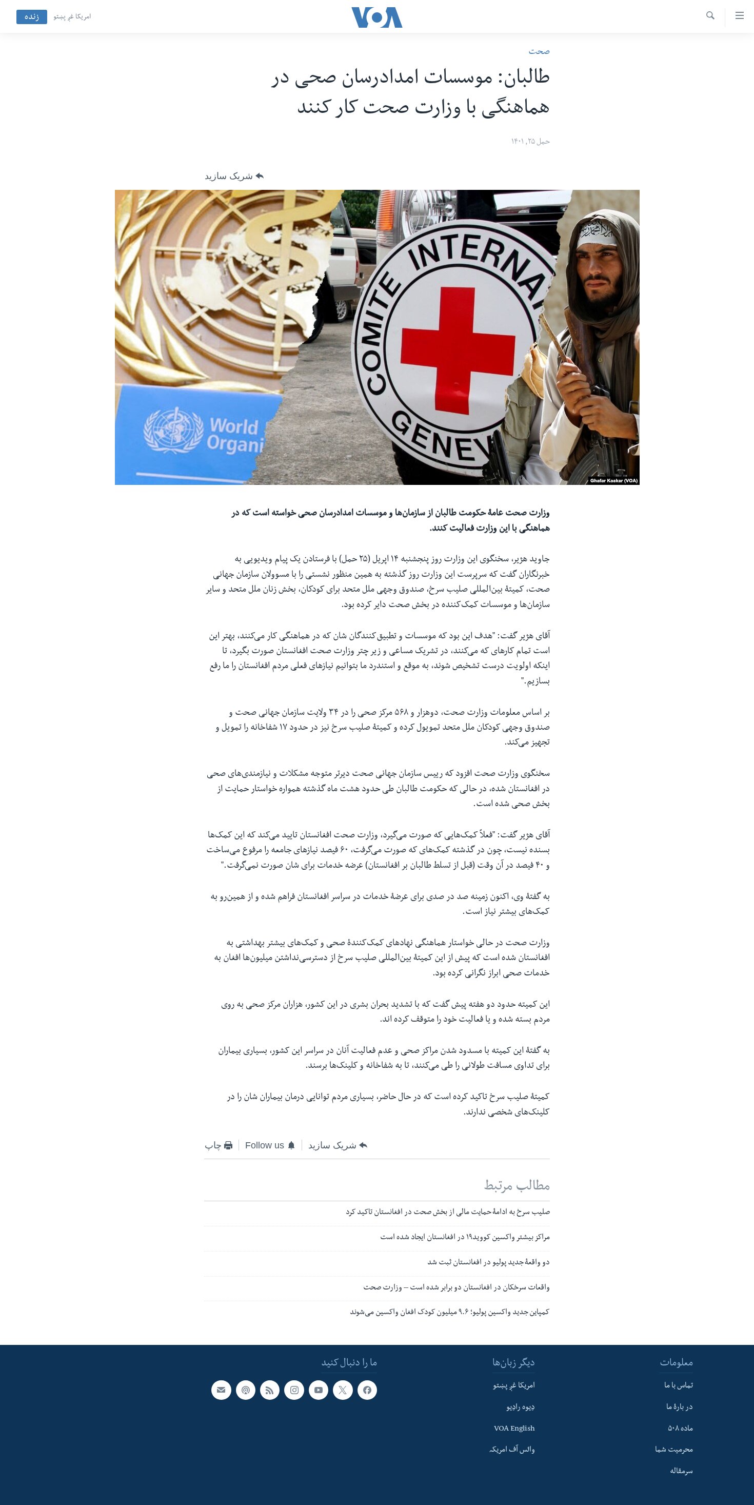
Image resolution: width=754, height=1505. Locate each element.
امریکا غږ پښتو (72, 17)
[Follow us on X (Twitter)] (342, 1390)
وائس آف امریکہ (512, 1450)
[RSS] (270, 1390)
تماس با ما (678, 1386)
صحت (539, 52)
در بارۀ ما (679, 1408)
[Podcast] (245, 1390)
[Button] (234, 176)
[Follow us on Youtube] (318, 1390)
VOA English (514, 1429)
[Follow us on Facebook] (367, 1390)
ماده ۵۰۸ (680, 1429)
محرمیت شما (674, 1450)
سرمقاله (681, 1472)
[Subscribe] (221, 1390)
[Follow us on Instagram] (294, 1390)
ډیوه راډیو (520, 1408)
